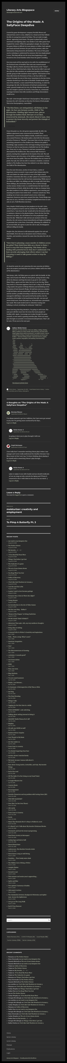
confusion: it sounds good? (17, 655)
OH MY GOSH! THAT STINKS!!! (18, 618)
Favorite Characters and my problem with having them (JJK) (27, 794)
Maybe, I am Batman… (15, 682)
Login (8, 1053)
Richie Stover (12, 389)
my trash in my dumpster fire (17, 541)
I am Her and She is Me (15, 586)
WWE (10, 664)
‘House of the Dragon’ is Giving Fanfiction (22, 614)
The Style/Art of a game (16, 564)
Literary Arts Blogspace (20, 10)
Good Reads (32, 389)
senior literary (18, 391)
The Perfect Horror (14, 545)
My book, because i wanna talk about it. (21, 760)
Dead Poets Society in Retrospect (18, 835)
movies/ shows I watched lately (18, 755)
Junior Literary (14, 940)
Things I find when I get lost (17, 559)
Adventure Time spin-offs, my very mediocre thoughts (26, 623)
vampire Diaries (13, 867)
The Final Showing (14, 696)
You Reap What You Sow (16, 573)
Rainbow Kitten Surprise (16, 733)
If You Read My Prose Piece (17, 555)
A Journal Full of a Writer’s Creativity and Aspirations (25, 632)
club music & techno (14, 890)
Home (9, 1033)
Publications (11, 1049)
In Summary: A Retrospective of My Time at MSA (24, 687)
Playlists (11, 723)
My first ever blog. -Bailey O (17, 609)
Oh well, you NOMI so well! (17, 728)
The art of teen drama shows (17, 568)
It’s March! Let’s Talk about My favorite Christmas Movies (27, 826)
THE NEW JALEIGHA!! (15, 799)
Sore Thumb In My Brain (16, 737)
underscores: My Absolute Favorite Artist (21, 849)
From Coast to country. (15, 746)
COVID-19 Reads (28, 937)
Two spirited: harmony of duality (19, 885)
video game (25, 391)
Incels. (10, 817)
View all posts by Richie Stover (20, 383)
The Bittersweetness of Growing (18, 650)
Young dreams (13, 600)
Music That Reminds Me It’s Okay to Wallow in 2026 (25, 822)
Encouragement (13, 790)
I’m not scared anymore (16, 678)
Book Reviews (13, 937)
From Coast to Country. (15, 812)
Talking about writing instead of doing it (21, 714)
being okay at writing (15, 628)
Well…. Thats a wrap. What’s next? (19, 637)
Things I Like (12, 701)
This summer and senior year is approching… (22, 876)
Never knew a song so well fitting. (19, 853)
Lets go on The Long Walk (16, 901)
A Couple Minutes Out (15, 780)
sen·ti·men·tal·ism (14, 659)
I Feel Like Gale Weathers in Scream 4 (20, 582)
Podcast (9, 1045)
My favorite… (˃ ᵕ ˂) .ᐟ (15, 550)
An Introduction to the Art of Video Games (22, 605)
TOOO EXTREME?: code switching (19, 710)
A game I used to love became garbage (20, 591)
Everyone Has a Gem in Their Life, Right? (21, 596)
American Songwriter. (15, 641)
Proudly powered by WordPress (28, 1058)
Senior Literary (40, 389)
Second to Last (13, 872)
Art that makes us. (14, 742)
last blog (11, 691)
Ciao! (10, 646)
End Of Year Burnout (14, 906)
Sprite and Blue (13, 881)
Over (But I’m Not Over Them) (18, 803)
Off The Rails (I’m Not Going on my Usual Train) (24, 776)
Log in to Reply (11, 423)
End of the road (13, 771)
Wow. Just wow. (13, 669)
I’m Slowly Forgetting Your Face (18, 751)
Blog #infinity (12, 673)
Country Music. (13, 785)
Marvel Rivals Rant (14, 844)
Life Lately (11, 808)
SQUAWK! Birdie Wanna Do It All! (19, 719)
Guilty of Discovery (14, 577)
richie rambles (10, 391)
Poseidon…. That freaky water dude (19, 858)
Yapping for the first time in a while (19, 705)
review (47, 389)
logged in (18, 495)
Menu (57, 11)
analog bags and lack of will (17, 840)
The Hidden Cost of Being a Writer (19, 863)
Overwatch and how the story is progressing (22, 831)
